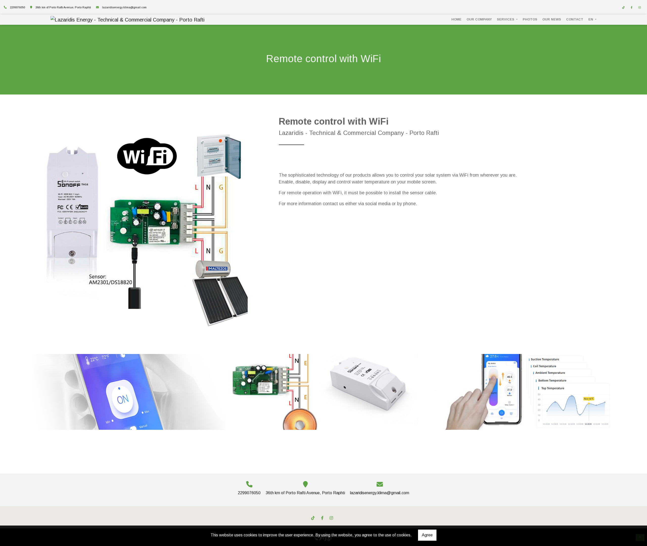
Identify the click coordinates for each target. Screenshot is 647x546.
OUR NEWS (551, 19)
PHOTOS (530, 19)
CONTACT (574, 19)
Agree (427, 535)
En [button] (591, 19)
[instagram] (639, 7)
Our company (479, 19)
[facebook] (631, 7)
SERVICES (506, 19)
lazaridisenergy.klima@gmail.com (124, 7)
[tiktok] (623, 7)
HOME (456, 19)
